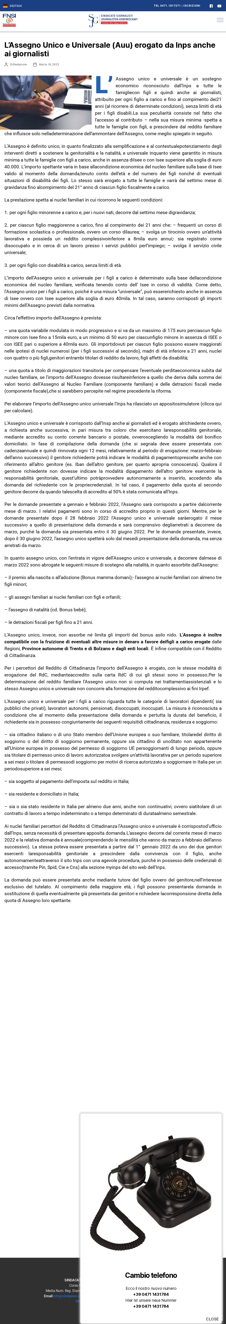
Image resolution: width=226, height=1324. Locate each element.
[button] (220, 20)
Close (212, 1319)
